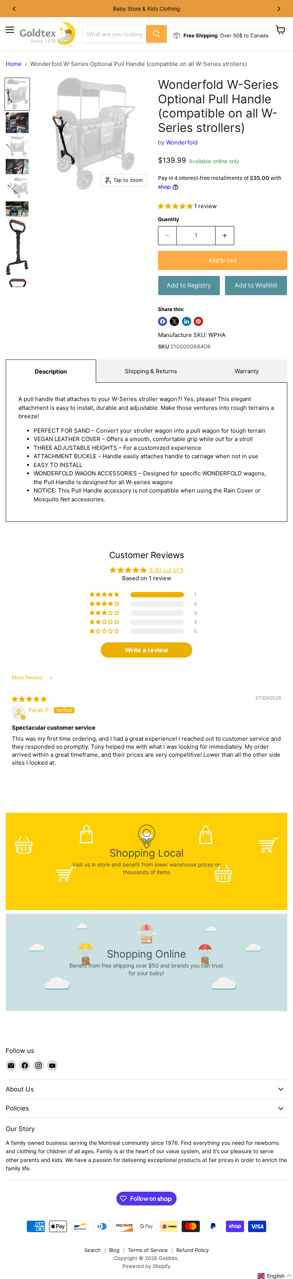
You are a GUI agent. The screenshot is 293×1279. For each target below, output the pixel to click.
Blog (114, 1250)
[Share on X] (174, 321)
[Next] (278, 8)
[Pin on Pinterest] (198, 321)
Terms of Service (148, 1250)
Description (51, 371)
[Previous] (14, 8)
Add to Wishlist (256, 285)
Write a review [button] (146, 650)
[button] (176, 206)
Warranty (247, 371)
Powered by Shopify (146, 1266)
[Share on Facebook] (162, 321)
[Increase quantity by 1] (225, 235)
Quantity (168, 219)
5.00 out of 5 (167, 570)
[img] (29, 699)
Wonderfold (182, 142)
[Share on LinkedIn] (186, 321)
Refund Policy (192, 1250)
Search (92, 1250)
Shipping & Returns (151, 371)
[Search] (156, 34)
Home (14, 64)
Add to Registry (189, 285)
